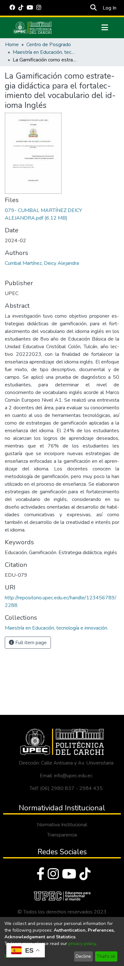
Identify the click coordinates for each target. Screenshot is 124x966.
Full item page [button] (30, 642)
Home (12, 44)
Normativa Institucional (62, 824)
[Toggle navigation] (105, 28)
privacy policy (81, 944)
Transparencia (62, 834)
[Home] (32, 28)
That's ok (106, 956)
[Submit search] (93, 8)
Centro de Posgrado (48, 44)
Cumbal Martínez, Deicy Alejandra (42, 263)
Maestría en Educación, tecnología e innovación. (44, 52)
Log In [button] (110, 7)
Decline (83, 956)
